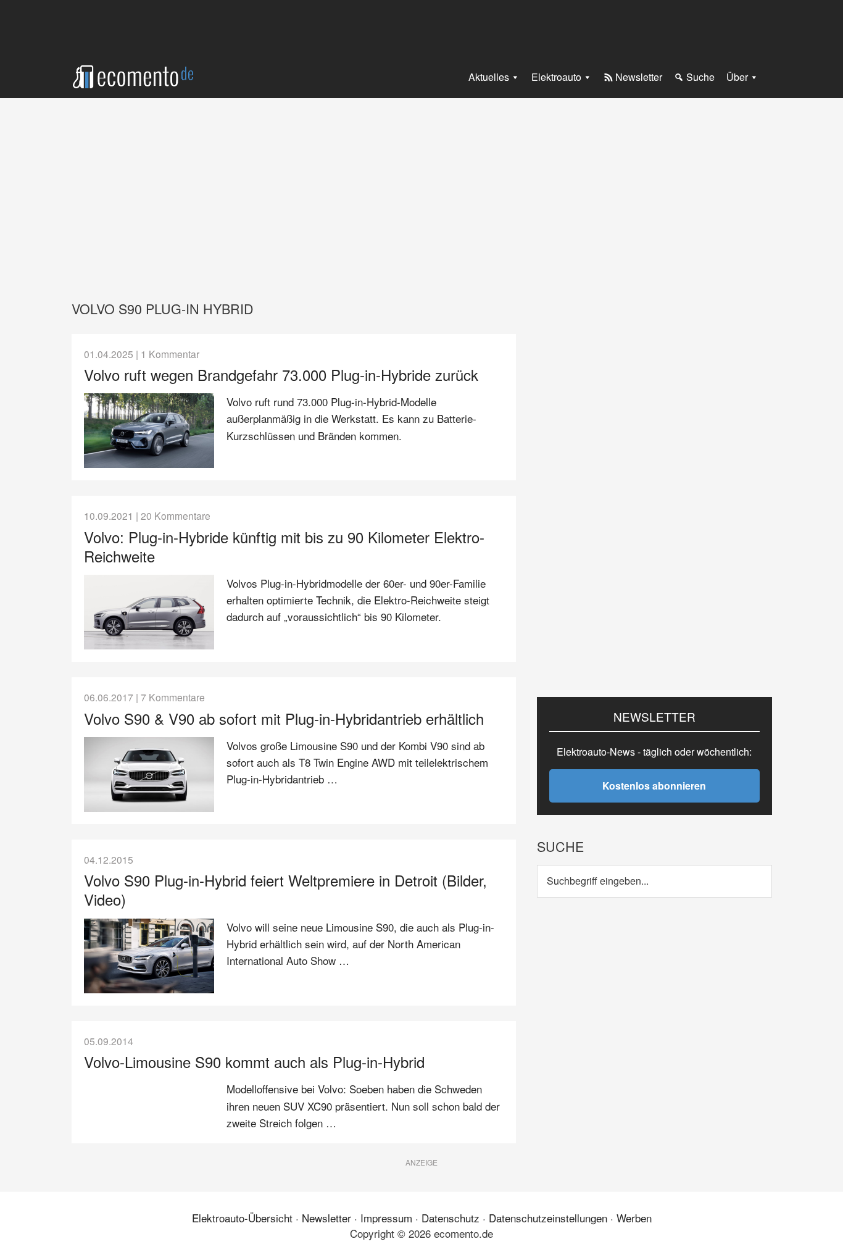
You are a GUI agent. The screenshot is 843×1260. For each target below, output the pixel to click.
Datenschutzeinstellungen (548, 1217)
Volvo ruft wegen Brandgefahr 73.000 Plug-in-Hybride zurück (281, 374)
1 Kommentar (170, 354)
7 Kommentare (173, 697)
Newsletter (326, 1217)
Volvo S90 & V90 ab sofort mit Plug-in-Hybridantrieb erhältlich (284, 718)
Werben (634, 1217)
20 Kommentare (175, 515)
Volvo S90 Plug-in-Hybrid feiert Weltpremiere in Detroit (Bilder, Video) (285, 889)
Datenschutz (451, 1217)
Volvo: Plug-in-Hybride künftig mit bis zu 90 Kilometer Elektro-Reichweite (284, 546)
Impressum (386, 1217)
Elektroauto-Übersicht (242, 1217)
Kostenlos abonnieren (654, 785)
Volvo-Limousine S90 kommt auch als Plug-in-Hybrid (254, 1061)
